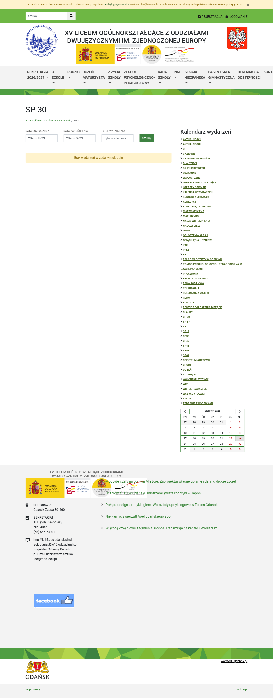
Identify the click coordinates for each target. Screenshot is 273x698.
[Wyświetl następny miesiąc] (239, 411)
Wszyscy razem (194, 393)
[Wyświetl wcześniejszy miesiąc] (185, 411)
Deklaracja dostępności (249, 75)
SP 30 (186, 316)
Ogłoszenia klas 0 (195, 235)
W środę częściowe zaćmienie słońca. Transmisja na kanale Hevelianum (161, 528)
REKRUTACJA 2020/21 (196, 292)
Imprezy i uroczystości (199, 182)
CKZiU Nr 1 (190, 153)
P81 (185, 254)
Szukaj (146, 138)
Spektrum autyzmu (196, 360)
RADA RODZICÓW (193, 283)
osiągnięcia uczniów (197, 240)
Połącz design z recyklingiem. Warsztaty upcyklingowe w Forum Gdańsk (162, 505)
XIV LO (187, 398)
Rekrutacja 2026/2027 (37, 75)
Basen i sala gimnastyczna (221, 75)
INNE (177, 72)
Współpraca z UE (195, 388)
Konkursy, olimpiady (197, 206)
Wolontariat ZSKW (195, 379)
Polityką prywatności (117, 4)
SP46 (186, 345)
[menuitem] (38, 77)
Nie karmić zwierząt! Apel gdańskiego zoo (138, 516)
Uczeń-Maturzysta (94, 75)
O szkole (58, 75)
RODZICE (188, 302)
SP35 (186, 336)
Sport (187, 364)
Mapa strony (33, 689)
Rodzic (73, 72)
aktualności (192, 144)
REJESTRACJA (212, 17)
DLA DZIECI (190, 163)
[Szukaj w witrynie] (71, 16)
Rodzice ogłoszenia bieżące (202, 307)
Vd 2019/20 (189, 374)
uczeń (187, 369)
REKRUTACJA (191, 288)
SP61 (186, 355)
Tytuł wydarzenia (113, 130)
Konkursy (189, 201)
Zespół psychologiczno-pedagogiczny (139, 77)
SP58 (186, 350)
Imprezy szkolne (194, 187)
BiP (185, 148)
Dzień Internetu (194, 168)
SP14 (186, 331)
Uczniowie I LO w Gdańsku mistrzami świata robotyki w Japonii (154, 493)
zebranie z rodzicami (198, 403)
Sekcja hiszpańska (194, 75)
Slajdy (188, 312)
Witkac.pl (241, 689)
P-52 (186, 249)
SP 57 (186, 321)
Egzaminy (189, 172)
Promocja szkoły (195, 278)
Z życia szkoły (114, 75)
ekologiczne (191, 177)
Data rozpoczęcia (37, 130)
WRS (185, 384)
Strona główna (34, 120)
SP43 (186, 340)
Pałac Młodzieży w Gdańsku (202, 259)
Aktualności (192, 139)
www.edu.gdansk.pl (234, 661)
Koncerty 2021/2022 (196, 196)
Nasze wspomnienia (196, 220)
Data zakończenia (76, 130)
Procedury (190, 273)
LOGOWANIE (238, 17)
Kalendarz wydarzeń (58, 120)
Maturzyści (191, 216)
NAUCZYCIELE (191, 225)
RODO (186, 297)
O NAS (186, 230)
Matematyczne (193, 211)
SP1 (185, 326)
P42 (185, 244)
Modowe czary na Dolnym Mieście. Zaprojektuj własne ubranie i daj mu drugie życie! (171, 481)
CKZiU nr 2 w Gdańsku (197, 158)
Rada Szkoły (164, 75)
